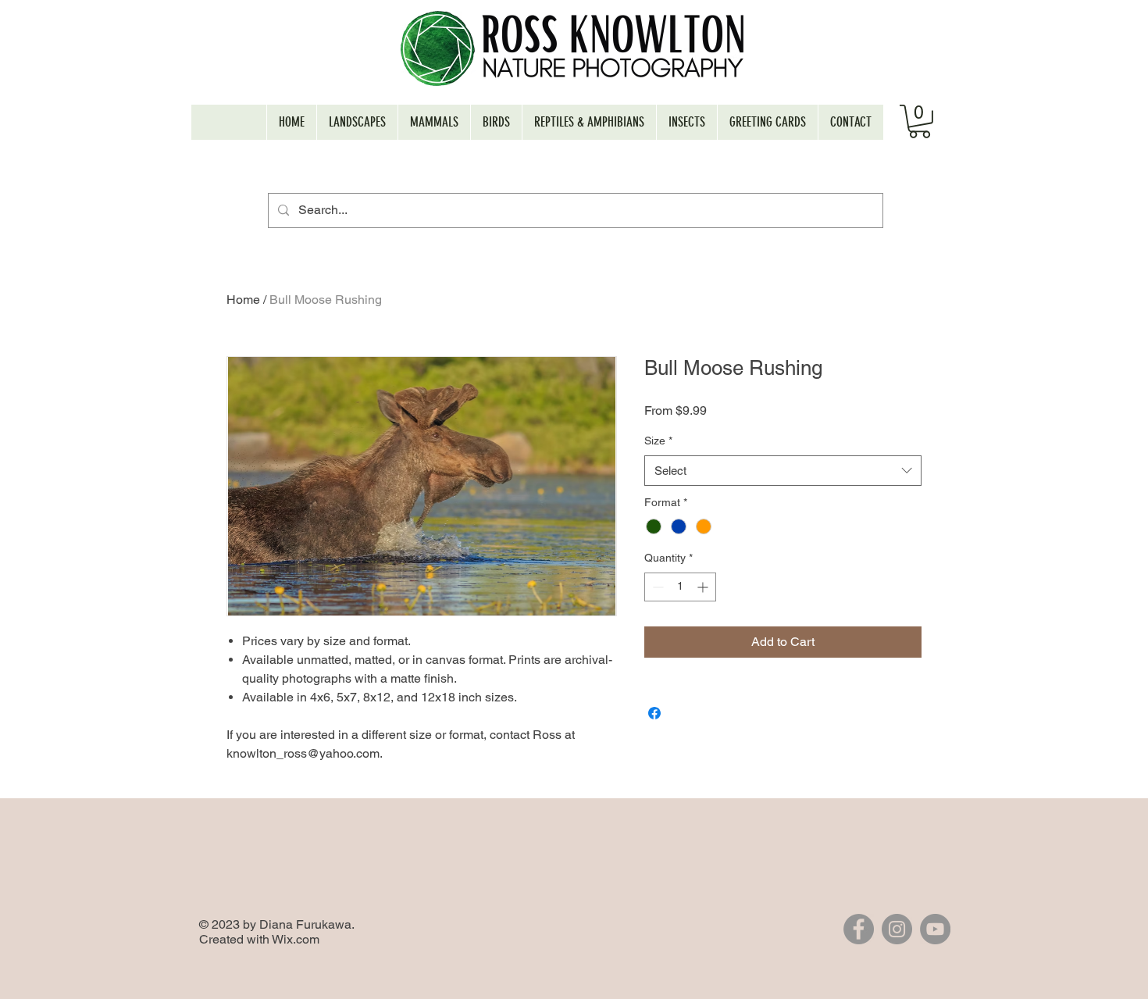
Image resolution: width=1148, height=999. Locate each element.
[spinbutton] (680, 587)
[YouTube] (935, 929)
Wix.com (295, 939)
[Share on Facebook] (654, 713)
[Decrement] (656, 587)
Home (243, 299)
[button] (919, 121)
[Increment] (704, 587)
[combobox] (783, 470)
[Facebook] (858, 929)
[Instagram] (897, 929)
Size (658, 440)
